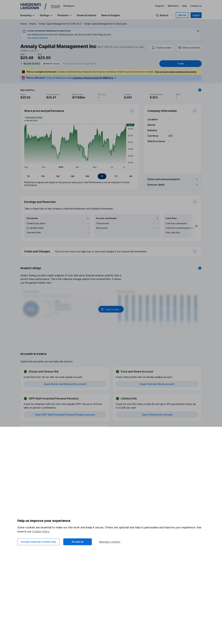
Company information (162, 110)
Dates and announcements (163, 179)
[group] (79, 176)
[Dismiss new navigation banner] (198, 30)
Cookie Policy (41, 531)
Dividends (32, 218)
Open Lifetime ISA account (157, 414)
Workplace (68, 6)
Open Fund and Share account (157, 384)
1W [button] (43, 176)
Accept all (78, 541)
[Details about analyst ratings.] (200, 268)
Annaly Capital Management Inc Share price (105, 23)
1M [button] (57, 176)
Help (184, 6)
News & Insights (110, 15)
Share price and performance (44, 110)
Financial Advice (86, 15)
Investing (25, 15)
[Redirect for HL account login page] (111, 309)
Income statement (106, 218)
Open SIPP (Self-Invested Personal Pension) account (65, 414)
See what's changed (37, 37)
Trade (180, 63)
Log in (196, 15)
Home (23, 23)
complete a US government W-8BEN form (92, 78)
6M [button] (87, 176)
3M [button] (72, 176)
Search (164, 15)
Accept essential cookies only (38, 541)
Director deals (156, 184)
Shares (32, 23)
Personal (55, 6)
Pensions (63, 15)
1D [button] (28, 176)
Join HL (182, 15)
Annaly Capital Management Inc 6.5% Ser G (60, 23)
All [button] (130, 176)
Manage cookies (109, 541)
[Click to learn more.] (200, 90)
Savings (44, 15)
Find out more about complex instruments (175, 71)
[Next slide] (193, 226)
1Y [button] (102, 176)
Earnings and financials (40, 201)
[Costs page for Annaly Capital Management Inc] (111, 251)
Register (159, 6)
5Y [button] (116, 176)
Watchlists (173, 6)
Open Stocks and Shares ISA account (65, 384)
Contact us (196, 6)
